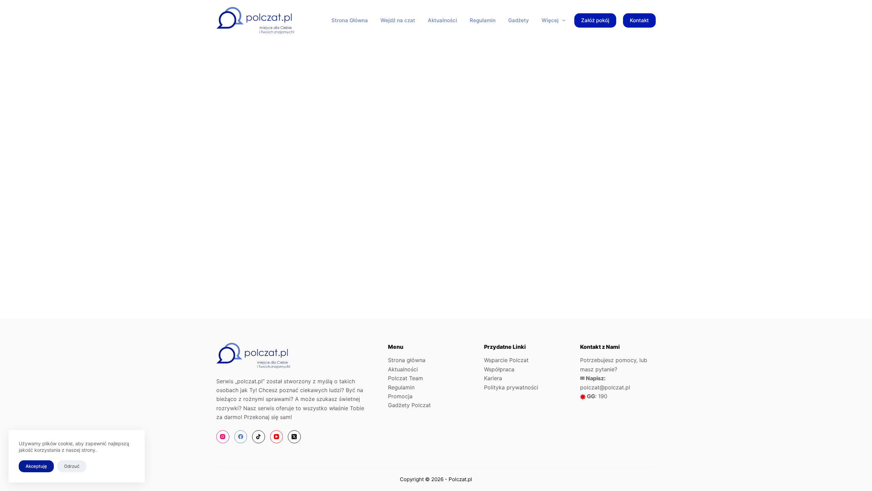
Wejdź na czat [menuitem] (397, 20)
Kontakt (639, 20)
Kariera (493, 378)
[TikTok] (258, 436)
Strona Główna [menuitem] (349, 20)
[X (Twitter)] (294, 436)
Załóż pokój (595, 20)
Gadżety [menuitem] (518, 20)
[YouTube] (276, 436)
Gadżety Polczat (409, 405)
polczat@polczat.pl (605, 387)
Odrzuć (71, 466)
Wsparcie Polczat (506, 360)
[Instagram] (222, 436)
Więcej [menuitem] (550, 20)
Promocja (400, 396)
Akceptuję (36, 466)
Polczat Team (405, 378)
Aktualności (403, 369)
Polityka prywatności (511, 387)
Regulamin (401, 387)
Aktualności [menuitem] (442, 20)
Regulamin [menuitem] (483, 20)
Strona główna (406, 360)
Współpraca (499, 369)
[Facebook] (240, 436)
